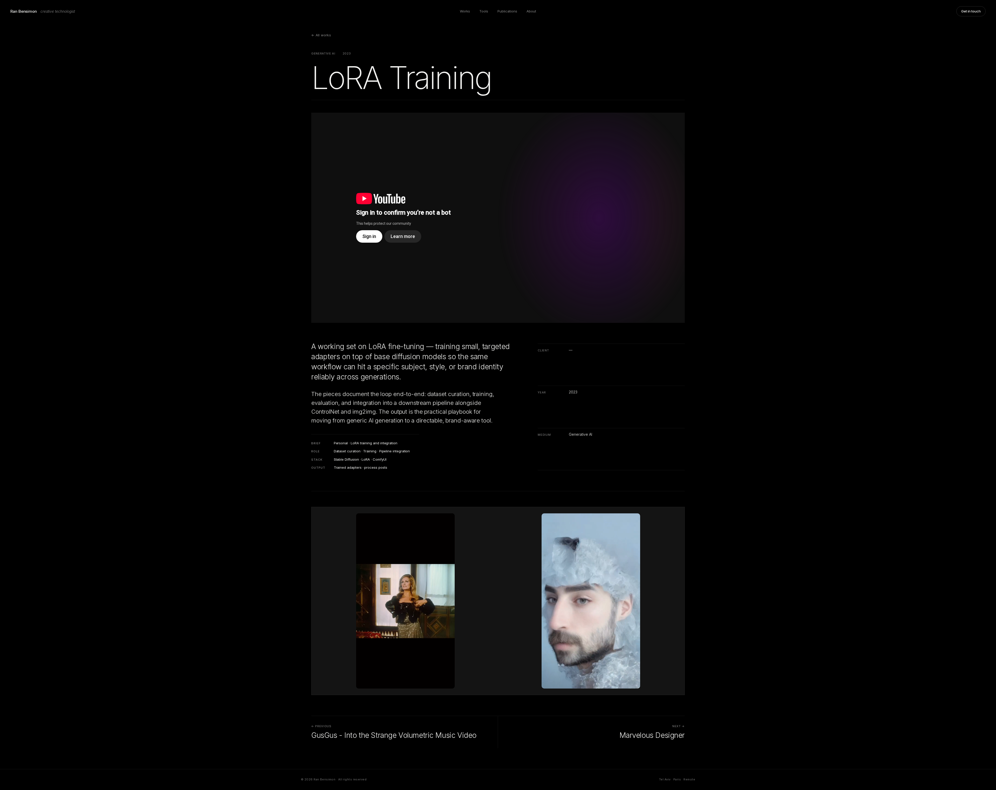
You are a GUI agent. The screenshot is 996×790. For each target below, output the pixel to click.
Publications (507, 11)
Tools (483, 11)
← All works (321, 35)
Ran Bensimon (23, 11)
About (531, 11)
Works (465, 11)
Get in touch (971, 11)
